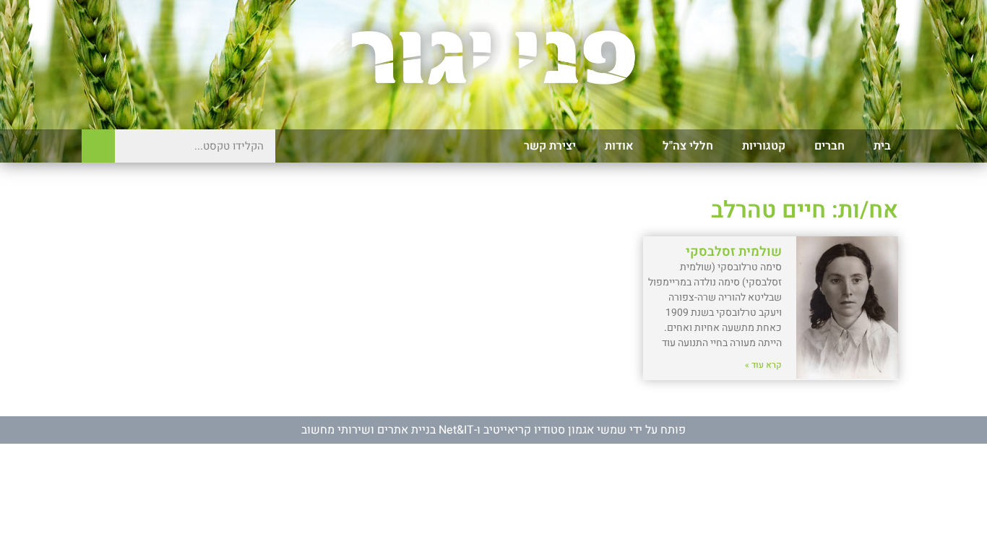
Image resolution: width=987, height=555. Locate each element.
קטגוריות (763, 146)
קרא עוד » (763, 364)
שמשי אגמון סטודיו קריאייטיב (554, 430)
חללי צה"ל (688, 146)
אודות (619, 146)
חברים (829, 146)
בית (882, 146)
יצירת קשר (550, 146)
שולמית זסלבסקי (734, 252)
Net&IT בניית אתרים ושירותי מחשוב (387, 430)
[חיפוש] (98, 146)
